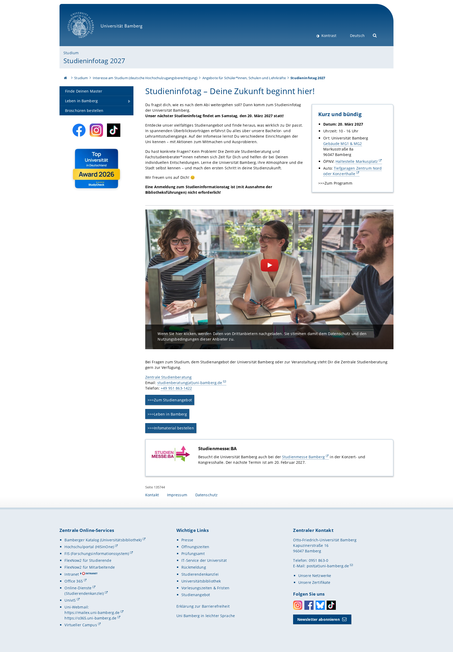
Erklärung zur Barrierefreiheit (203, 606)
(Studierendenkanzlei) (84, 593)
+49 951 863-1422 (176, 388)
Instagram (297, 605)
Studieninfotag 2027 (94, 60)
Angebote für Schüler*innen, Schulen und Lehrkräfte (244, 78)
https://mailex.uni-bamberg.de (92, 612)
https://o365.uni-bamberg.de (90, 618)
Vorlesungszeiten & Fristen (205, 587)
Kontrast (328, 35)
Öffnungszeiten (195, 546)
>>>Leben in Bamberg (167, 414)
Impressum (177, 494)
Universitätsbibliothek (201, 581)
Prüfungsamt (193, 553)
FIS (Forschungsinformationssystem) (96, 553)
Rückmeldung (193, 567)
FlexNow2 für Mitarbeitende (89, 567)
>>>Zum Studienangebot (170, 399)
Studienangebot (195, 594)
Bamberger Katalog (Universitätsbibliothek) (103, 539)
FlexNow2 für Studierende (87, 560)
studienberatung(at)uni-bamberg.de (189, 382)
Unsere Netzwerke (314, 575)
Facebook (309, 605)
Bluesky (320, 605)
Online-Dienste (77, 587)
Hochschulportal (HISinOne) (89, 546)
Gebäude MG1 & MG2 (342, 143)
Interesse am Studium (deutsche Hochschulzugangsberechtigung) (145, 78)
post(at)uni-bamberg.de (328, 565)
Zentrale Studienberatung (168, 377)
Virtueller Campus (80, 624)
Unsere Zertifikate (314, 582)
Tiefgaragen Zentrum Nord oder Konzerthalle (352, 171)
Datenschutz (206, 494)
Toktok (331, 605)
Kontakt (152, 494)
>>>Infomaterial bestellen (171, 427)
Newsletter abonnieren (318, 619)
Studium (71, 52)
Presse (187, 539)
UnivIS (70, 600)
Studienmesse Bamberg (303, 456)
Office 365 (73, 581)
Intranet (71, 574)
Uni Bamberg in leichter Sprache (205, 615)
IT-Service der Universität (204, 560)
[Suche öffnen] (375, 35)
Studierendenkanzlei (200, 574)
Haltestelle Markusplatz (357, 161)
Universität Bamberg (86, 40)
